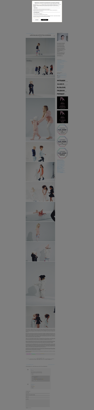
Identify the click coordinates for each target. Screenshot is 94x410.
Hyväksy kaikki (45, 19)
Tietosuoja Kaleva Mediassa (36, 17)
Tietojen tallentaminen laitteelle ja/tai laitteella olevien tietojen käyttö (41, 9)
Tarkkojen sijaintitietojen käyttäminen (37, 13)
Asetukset (36, 19)
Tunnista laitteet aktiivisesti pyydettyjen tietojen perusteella (40, 14)
